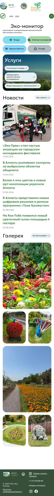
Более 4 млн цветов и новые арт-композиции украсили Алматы (24, 184)
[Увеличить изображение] (48, 246)
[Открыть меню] (51, 16)
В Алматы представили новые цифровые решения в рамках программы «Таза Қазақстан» (26, 201)
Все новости (42, 97)
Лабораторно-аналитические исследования (13, 77)
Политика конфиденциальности (12, 490)
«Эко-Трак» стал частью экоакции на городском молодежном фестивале (21, 149)
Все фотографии (40, 235)
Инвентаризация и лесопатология (22, 86)
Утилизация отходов (15, 68)
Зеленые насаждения (41, 40)
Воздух (17, 40)
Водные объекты (16, 49)
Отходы (41, 49)
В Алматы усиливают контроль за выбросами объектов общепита (26, 166)
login (2, 14)
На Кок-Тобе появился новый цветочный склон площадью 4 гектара (26, 219)
